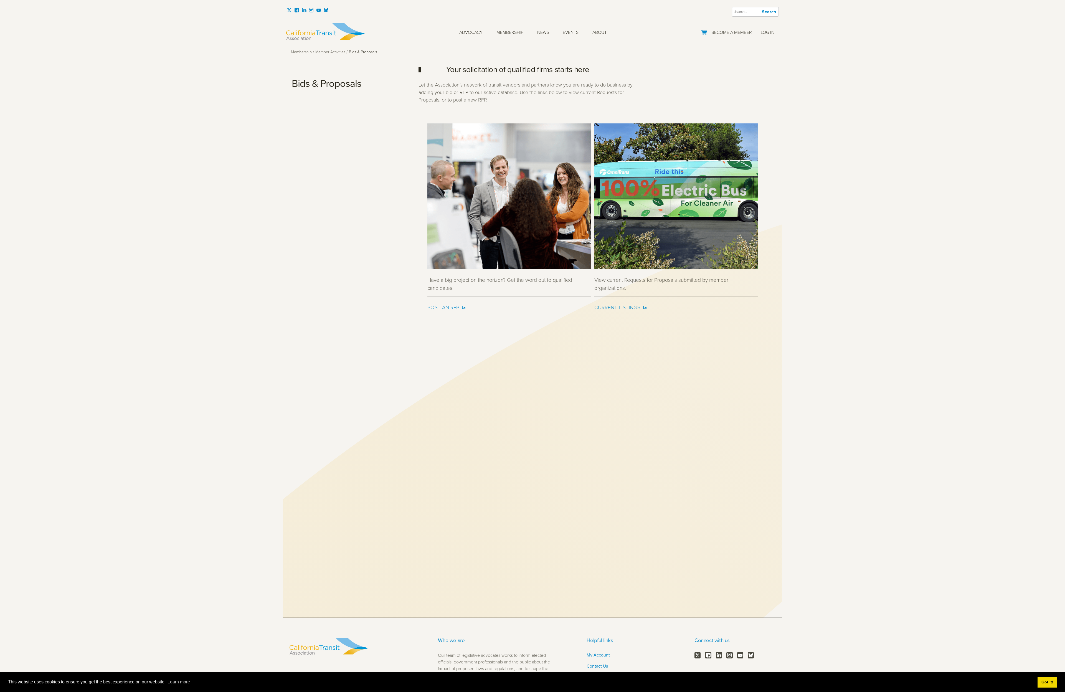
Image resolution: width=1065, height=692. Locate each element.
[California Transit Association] (325, 31)
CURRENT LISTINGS (617, 307)
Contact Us (597, 666)
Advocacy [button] (471, 32)
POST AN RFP (443, 307)
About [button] (599, 32)
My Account (598, 655)
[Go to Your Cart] (704, 31)
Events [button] (571, 32)
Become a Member (731, 32)
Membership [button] (509, 32)
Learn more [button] (179, 682)
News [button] (543, 32)
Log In (767, 32)
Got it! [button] (1047, 682)
